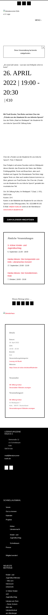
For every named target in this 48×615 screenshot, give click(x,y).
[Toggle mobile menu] (44, 20)
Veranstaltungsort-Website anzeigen (22, 408)
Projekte (9, 520)
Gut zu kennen (11, 511)
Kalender (9, 515)
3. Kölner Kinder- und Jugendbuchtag (12, 594)
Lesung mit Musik (15, 361)
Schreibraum (14, 543)
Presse (8, 547)
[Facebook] (6, 468)
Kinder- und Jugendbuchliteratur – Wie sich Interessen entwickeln (13, 581)
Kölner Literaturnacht (14, 527)
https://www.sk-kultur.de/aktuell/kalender (23, 367)
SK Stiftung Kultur (15, 400)
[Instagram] (11, 468)
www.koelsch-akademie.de (13, 210)
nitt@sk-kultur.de (15, 207)
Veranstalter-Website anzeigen (20, 387)
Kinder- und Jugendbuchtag (14, 536)
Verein (8, 507)
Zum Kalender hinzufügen (20, 220)
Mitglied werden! (12, 555)
